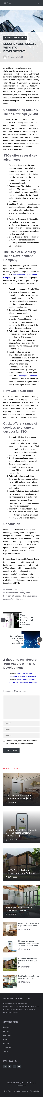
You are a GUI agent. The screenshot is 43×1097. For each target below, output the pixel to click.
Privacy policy (34, 1091)
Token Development (19, 599)
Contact (25, 1091)
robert (12, 57)
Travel (5, 1052)
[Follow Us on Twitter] (9, 1066)
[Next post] (40, 640)
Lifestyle (6, 1043)
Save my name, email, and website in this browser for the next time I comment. (22, 742)
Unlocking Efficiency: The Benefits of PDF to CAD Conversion (26, 620)
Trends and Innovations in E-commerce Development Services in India (24, 682)
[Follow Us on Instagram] (14, 1066)
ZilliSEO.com (21, 1086)
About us (17, 1091)
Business (9, 38)
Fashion (6, 1031)
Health (5, 1039)
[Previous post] (3, 620)
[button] (38, 3)
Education (6, 1035)
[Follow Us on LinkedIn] (19, 1066)
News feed (7, 1091)
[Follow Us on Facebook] (5, 1066)
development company (28, 376)
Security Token (12, 593)
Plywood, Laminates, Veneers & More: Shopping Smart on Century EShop (21, 833)
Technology (20, 38)
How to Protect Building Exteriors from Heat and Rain (27, 961)
